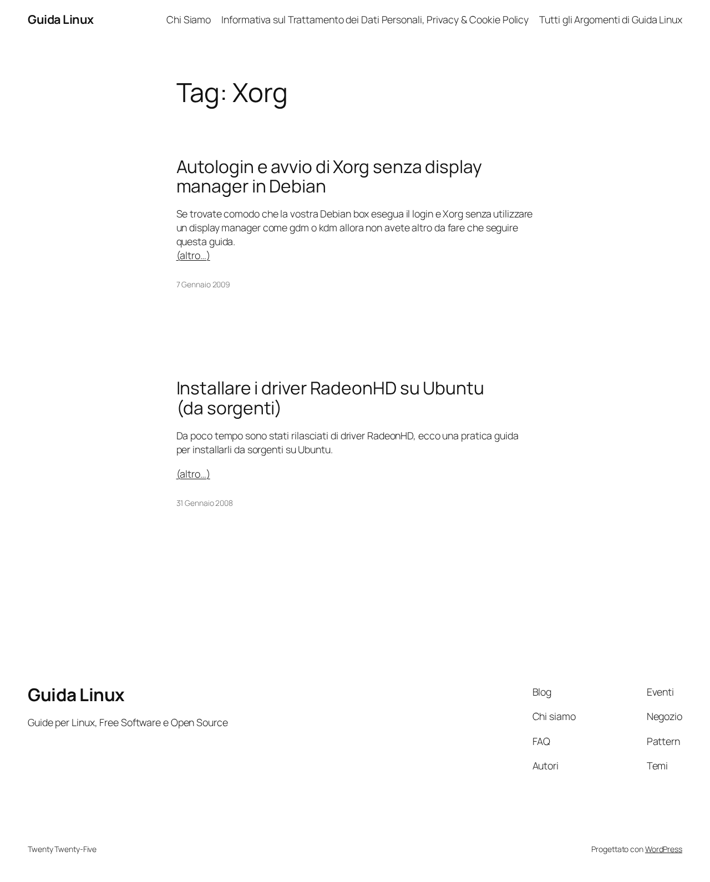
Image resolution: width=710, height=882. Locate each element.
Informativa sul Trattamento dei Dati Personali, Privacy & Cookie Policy (375, 19)
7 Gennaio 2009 (203, 284)
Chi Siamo (188, 19)
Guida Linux (61, 19)
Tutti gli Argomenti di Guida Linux (610, 19)
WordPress (663, 849)
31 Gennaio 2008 (205, 503)
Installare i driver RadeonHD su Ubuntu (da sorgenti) (330, 398)
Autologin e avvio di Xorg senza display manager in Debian (329, 176)
